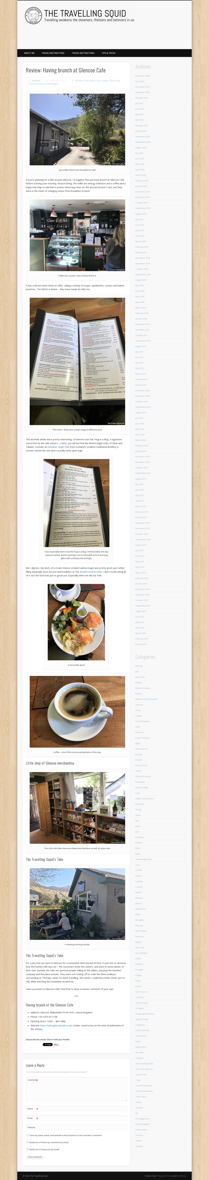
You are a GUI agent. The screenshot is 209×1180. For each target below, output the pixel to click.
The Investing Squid (144, 1063)
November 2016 (142, 396)
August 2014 (140, 545)
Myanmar (139, 936)
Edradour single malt (58, 446)
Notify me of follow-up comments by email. (49, 1142)
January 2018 (141, 318)
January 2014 (141, 583)
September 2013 (143, 605)
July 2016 (139, 418)
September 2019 (143, 208)
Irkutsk (138, 809)
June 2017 (139, 357)
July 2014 (139, 550)
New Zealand (141, 953)
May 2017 (139, 362)
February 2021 (141, 125)
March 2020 (140, 175)
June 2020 (139, 158)
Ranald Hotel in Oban (91, 571)
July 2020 (139, 153)
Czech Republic (142, 721)
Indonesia (139, 804)
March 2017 (140, 373)
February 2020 (141, 180)
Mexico (138, 903)
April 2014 (139, 567)
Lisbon (138, 875)
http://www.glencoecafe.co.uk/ (56, 1025)
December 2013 (142, 589)
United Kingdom (51, 84)
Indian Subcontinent (144, 798)
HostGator (140, 781)
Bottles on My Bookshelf (146, 699)
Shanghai (139, 1008)
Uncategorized (142, 1118)
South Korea (141, 1035)
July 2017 (139, 351)
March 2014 (140, 572)
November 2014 (142, 528)
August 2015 (140, 478)
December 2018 (142, 258)
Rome (138, 980)
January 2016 (141, 451)
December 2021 (142, 86)
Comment (33, 1080)
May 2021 (139, 114)
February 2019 (141, 247)
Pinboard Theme (164, 1175)
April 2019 (139, 235)
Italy (137, 820)
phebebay (36, 80)
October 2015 (141, 467)
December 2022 (142, 75)
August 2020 (140, 147)
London (139, 886)
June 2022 (139, 81)
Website (31, 1127)
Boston (138, 693)
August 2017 (140, 346)
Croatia (138, 715)
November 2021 (142, 92)
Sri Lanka (139, 1052)
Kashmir (139, 842)
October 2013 (141, 600)
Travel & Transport (143, 1085)
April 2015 (139, 500)
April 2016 (139, 434)
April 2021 (139, 119)
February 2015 (141, 511)
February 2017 (141, 379)
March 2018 (140, 307)
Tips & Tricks (109, 53)
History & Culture (143, 776)
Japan (137, 826)
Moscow (139, 925)
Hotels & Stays (141, 787)
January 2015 (141, 517)
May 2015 (139, 495)
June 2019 (139, 224)
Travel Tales (140, 1096)
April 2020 (139, 169)
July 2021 (139, 103)
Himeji (138, 770)
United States (141, 1129)
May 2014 (139, 561)
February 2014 (141, 578)
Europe (86, 80)
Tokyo (138, 1080)
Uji (136, 1113)
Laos (137, 864)
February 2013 (141, 638)
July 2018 (139, 285)
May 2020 (139, 164)
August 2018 (140, 280)
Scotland (105, 80)
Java (137, 831)
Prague (138, 975)
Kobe (137, 848)
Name (33, 1109)
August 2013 (140, 611)
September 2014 (143, 539)
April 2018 (139, 302)
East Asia (139, 732)
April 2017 (139, 368)
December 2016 (142, 390)
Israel (137, 815)
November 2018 (142, 263)
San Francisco (141, 991)
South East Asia (142, 1030)
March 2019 (140, 241)
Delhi (137, 726)
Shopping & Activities (145, 1013)
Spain (138, 1041)
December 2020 (142, 136)
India (137, 793)
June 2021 (139, 108)
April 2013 (139, 627)
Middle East (140, 909)
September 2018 (143, 274)
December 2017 (142, 324)
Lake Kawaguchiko (143, 859)
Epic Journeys (141, 748)
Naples (138, 942)
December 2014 (142, 523)
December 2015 (142, 456)
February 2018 (141, 313)
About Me (29, 53)
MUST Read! (140, 931)
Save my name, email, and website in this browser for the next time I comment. (65, 1135)
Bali (137, 671)
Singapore (140, 1024)
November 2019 (142, 197)
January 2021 (141, 131)
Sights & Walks (141, 1019)
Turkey (138, 1102)
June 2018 (139, 291)
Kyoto (137, 853)
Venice (138, 1140)
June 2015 (139, 489)
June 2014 (139, 556)
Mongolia (139, 920)
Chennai (139, 704)
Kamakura (139, 837)
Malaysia (139, 898)
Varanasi (139, 1135)
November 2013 (142, 594)
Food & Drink (95, 80)
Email (33, 1118)
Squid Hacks (141, 1046)
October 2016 (141, 401)
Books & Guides (142, 688)
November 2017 (142, 329)
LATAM (138, 870)
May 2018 (139, 296)
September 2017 (143, 340)
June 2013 (139, 616)
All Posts (79, 80)
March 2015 (140, 506)
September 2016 (143, 407)
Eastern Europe (142, 737)
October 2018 (141, 269)
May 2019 (139, 230)
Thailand (139, 1058)
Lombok (139, 881)
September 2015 (143, 473)
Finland (138, 759)
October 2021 (141, 97)
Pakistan (139, 964)
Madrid (138, 892)
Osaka (138, 958)
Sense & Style (141, 1002)
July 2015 (139, 484)
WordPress (181, 1175)
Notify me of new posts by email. (44, 1149)
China (138, 710)
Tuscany (139, 1107)
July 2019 (139, 219)
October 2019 (141, 202)
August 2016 (140, 412)
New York (139, 947)
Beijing (138, 682)
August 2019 (140, 213)
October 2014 (141, 534)
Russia (138, 986)
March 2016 (140, 440)
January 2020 (141, 186)
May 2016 (139, 429)
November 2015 (142, 462)
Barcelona (140, 677)
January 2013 (141, 644)
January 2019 (141, 252)
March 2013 (140, 633)
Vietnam (139, 1146)
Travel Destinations (53, 53)
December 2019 (142, 191)
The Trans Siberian (144, 1069)
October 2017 (141, 335)
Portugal (139, 969)
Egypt (137, 743)
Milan (137, 914)
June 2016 (139, 423)
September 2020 (143, 142)
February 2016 (141, 445)
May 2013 (139, 622)
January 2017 (141, 384)
